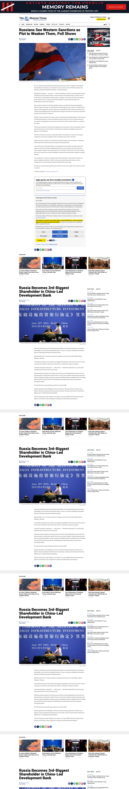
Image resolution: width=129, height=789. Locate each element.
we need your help (40, 217)
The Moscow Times (24, 300)
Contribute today (101, 19)
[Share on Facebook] (69, 39)
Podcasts (61, 24)
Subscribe (80, 187)
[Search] (109, 24)
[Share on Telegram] (74, 39)
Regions (36, 24)
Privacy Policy (47, 190)
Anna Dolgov (23, 38)
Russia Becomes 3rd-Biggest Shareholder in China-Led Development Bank (44, 292)
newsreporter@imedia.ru (51, 171)
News (23, 24)
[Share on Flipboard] (82, 39)
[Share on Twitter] (72, 39)
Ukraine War (29, 24)
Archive (68, 24)
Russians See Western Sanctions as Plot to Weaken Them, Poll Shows (49, 32)
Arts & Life (54, 24)
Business (42, 24)
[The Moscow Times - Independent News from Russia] (33, 18)
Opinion (48, 24)
